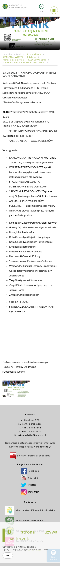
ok (7, 555)
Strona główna (34, 54)
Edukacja (32, 57)
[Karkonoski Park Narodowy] (15, 4)
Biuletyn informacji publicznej (33, 455)
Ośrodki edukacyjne (13, 60)
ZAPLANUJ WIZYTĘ (13, 57)
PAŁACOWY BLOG (37, 60)
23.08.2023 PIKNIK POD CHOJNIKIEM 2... (24, 62)
